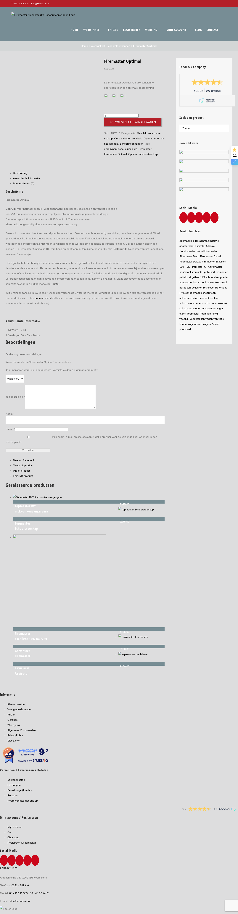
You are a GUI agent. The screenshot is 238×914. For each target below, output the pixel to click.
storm (182, 313)
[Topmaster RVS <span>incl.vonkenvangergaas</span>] (37, 497)
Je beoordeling (15, 396)
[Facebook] (183, 217)
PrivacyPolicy (15, 735)
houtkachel (185, 282)
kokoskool (221, 282)
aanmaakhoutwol (209, 240)
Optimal (132, 154)
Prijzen (11, 714)
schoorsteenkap (148, 154)
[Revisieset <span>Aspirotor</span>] (133, 654)
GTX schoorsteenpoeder (214, 277)
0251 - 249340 (20, 885)
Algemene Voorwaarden (21, 730)
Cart (9, 832)
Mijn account (14, 827)
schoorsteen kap (208, 297)
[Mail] (214, 217)
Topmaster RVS (209, 313)
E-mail (10, 429)
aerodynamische (114, 148)
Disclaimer (13, 740)
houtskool (198, 282)
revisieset (208, 287)
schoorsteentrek (217, 303)
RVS (182, 292)
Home (84, 45)
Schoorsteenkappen (118, 45)
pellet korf (185, 287)
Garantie (12, 719)
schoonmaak (192, 292)
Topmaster (193, 313)
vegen (209, 318)
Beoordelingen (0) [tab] (23, 183)
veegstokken (197, 318)
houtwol (209, 282)
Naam (10, 413)
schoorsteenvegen (190, 308)
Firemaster (145, 148)
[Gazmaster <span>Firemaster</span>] (133, 637)
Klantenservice (16, 704)
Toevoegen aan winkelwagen (133, 122)
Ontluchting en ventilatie (128, 138)
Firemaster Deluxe (190, 261)
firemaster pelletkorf (203, 271)
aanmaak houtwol (45, 297)
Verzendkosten (16, 779)
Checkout (13, 837)
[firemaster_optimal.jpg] (52, 66)
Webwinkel (97, 45)
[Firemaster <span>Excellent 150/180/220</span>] (59, 537)
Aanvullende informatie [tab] (26, 178)
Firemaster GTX (200, 266)
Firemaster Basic (189, 256)
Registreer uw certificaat (21, 842)
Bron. (56, 283)
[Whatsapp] (191, 217)
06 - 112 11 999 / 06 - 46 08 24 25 (29, 893)
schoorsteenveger (212, 308)
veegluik (184, 318)
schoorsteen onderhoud (193, 303)
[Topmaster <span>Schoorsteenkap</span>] (136, 509)
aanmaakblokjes (189, 240)
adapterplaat (186, 245)
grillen (195, 277)
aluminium (131, 148)
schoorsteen (208, 292)
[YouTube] (199, 217)
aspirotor (200, 245)
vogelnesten (195, 324)
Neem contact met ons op (22, 800)
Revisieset (22, 671)
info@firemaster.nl (40, 3)
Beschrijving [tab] (20, 173)
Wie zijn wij (13, 724)
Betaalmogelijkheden (19, 790)
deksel (200, 251)
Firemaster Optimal (115, 154)
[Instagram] (207, 217)
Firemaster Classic (211, 256)
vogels (207, 324)
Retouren (12, 795)
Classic (210, 245)
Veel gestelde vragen (19, 709)
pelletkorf (197, 287)
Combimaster (187, 251)
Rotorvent (221, 287)
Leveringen (14, 785)
